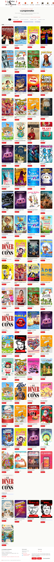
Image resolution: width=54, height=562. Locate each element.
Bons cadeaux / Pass (25, 4)
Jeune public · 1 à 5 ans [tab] (33, 19)
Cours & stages (32, 4)
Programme (19, 4)
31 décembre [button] (37, 21)
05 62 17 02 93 (25, 553)
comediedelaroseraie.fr (26, 555)
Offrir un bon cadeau (33, 17)
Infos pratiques (47, 4)
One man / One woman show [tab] (24, 19)
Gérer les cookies (16, 556)
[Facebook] (39, 551)
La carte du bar (37, 4)
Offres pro (42, 4)
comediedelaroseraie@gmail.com (27, 554)
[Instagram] (41, 551)
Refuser (39, 558)
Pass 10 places (38, 17)
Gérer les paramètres (46, 558)
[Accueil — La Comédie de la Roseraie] (11, 3)
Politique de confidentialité (10, 556)
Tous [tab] (9, 19)
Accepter (34, 558)
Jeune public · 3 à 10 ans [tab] (41, 19)
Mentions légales (4, 556)
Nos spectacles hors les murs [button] (28, 21)
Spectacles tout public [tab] (15, 19)
